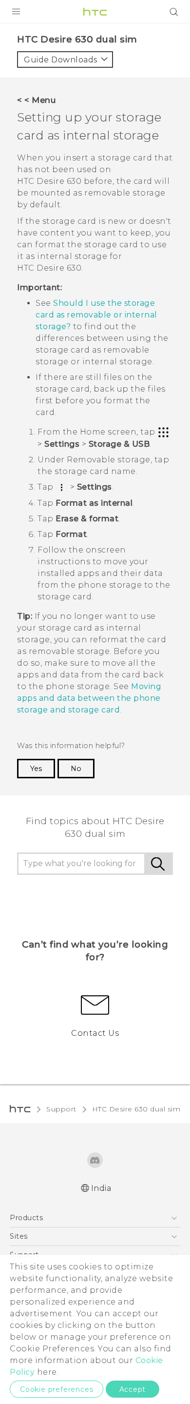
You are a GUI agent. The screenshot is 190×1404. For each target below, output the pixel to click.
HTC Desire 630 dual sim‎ (136, 1109)
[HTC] (95, 12)
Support (61, 1109)
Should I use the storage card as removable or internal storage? (96, 314)
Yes (36, 768)
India (101, 1188)
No (76, 768)
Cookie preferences (56, 1389)
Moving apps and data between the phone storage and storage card (89, 698)
